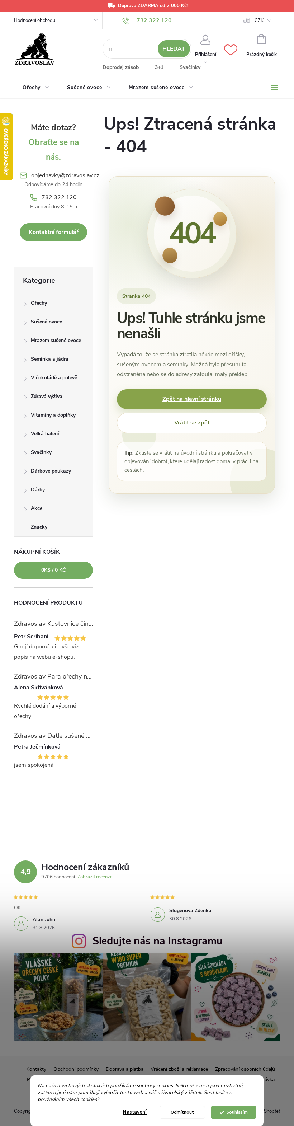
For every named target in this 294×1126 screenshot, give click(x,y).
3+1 (159, 67)
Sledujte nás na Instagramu (158, 941)
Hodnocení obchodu (34, 20)
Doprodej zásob (121, 67)
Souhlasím (237, 1112)
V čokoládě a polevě (54, 377)
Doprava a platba (124, 1069)
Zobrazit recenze (95, 877)
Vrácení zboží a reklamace (179, 1069)
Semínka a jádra (49, 359)
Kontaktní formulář (54, 232)
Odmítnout (182, 1112)
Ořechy (39, 303)
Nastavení (135, 1112)
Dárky (38, 489)
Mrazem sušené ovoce (56, 340)
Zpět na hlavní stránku (191, 399)
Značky (39, 527)
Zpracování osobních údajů (245, 1069)
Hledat (173, 49)
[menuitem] (36, 87)
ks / (53, 570)
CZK (259, 20)
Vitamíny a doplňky (53, 415)
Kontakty (36, 1069)
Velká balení (45, 433)
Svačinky (190, 67)
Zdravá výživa (46, 396)
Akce (36, 508)
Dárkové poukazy (51, 471)
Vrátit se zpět (192, 423)
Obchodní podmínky (76, 1069)
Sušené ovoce (46, 321)
